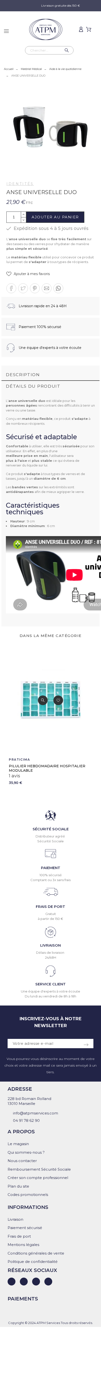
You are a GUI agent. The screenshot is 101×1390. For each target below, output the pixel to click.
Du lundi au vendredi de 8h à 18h (50, 996)
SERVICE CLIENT (50, 984)
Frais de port (19, 1236)
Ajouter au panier (55, 217)
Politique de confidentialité (33, 1261)
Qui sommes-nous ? (26, 1152)
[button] (28, 274)
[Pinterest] (48, 1281)
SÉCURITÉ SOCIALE (51, 829)
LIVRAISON (50, 945)
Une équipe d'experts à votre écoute (50, 991)
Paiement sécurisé (25, 1227)
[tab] (50, 375)
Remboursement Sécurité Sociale (39, 1169)
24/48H (50, 957)
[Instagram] (36, 1281)
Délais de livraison (50, 952)
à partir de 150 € (50, 919)
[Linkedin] (11, 1281)
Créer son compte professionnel (38, 1177)
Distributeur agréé (51, 836)
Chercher (67, 50)
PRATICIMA (19, 759)
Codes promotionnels (28, 1194)
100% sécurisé (50, 875)
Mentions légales (23, 1244)
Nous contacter (22, 1160)
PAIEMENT (50, 867)
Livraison (15, 1219)
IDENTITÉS (20, 183)
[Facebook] (24, 1281)
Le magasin (18, 1143)
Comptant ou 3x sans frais (50, 880)
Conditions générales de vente (36, 1253)
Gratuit (50, 914)
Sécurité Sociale (50, 841)
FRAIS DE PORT (50, 906)
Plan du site (18, 1186)
